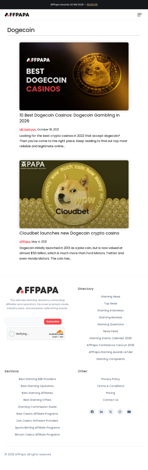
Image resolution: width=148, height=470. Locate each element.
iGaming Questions (111, 324)
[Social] (92, 411)
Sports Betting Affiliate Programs (37, 428)
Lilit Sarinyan (27, 129)
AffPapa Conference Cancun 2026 (110, 345)
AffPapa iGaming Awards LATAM (110, 352)
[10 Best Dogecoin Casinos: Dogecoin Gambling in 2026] (73, 76)
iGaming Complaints (111, 359)
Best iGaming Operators (37, 386)
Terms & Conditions (110, 386)
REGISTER (92, 4)
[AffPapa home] (17, 14)
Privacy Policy (110, 379)
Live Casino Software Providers (37, 421)
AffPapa (24, 242)
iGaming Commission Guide (37, 407)
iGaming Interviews (111, 310)
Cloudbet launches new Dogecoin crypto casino (69, 233)
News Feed (110, 331)
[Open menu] (139, 14)
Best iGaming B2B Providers (37, 379)
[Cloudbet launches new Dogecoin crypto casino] (73, 194)
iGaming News (110, 296)
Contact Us (110, 400)
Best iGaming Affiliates (37, 393)
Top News (110, 303)
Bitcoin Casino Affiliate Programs (37, 434)
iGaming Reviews (110, 317)
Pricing (110, 393)
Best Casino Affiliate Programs (37, 414)
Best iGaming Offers (37, 400)
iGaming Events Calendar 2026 (111, 338)
